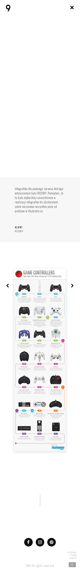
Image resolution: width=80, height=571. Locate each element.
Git (72, 564)
